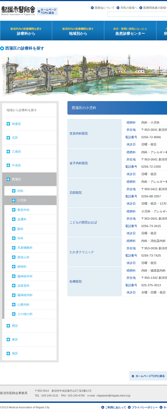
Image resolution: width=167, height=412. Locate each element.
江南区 (16, 151)
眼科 (20, 229)
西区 (15, 326)
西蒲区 (16, 179)
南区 (15, 353)
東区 (15, 339)
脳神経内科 (25, 295)
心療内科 (23, 304)
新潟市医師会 (29, 10)
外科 (20, 238)
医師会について (105, 7)
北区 (15, 137)
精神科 (22, 266)
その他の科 (25, 314)
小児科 (22, 200)
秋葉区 (16, 124)
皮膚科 (22, 219)
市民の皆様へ (128, 7)
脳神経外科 (25, 276)
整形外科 (23, 210)
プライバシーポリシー (145, 407)
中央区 (16, 165)
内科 (20, 191)
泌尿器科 (23, 285)
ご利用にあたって (115, 407)
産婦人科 (23, 257)
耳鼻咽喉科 (25, 247)
